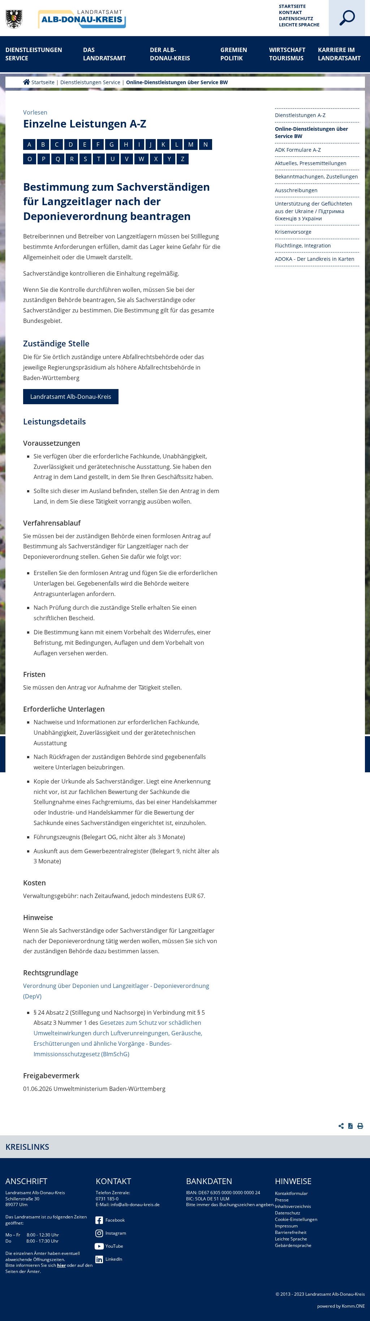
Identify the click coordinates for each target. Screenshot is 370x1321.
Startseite (292, 6)
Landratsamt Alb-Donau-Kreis (70, 397)
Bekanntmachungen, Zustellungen (316, 176)
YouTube (114, 1246)
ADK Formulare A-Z (298, 149)
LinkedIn (114, 1259)
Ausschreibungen (296, 190)
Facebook (115, 1220)
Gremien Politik (233, 54)
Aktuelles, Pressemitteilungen (311, 163)
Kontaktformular (291, 1193)
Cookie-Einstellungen (296, 1219)
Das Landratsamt (104, 54)
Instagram (116, 1233)
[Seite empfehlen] (342, 1126)
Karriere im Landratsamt (339, 54)
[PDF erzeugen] (351, 1126)
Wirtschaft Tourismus (287, 54)
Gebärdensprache (293, 1245)
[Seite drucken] (361, 1126)
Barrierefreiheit (290, 1232)
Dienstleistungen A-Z (300, 115)
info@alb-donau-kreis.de (135, 1204)
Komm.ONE (353, 1306)
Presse (282, 1200)
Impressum (286, 1226)
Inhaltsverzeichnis (293, 1206)
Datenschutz (296, 18)
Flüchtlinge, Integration (303, 245)
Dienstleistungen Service (28, 54)
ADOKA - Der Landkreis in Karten (314, 258)
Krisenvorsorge (293, 231)
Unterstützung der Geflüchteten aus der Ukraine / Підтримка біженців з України (313, 211)
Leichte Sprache (299, 24)
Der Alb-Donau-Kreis (170, 54)
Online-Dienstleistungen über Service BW (177, 82)
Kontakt (290, 12)
